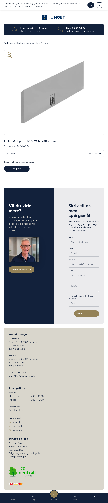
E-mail (72, 248)
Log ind (17, 168)
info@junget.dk (17, 349)
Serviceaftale (15, 443)
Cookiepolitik (16, 450)
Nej (99, 5)
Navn (71, 237)
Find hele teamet (20, 269)
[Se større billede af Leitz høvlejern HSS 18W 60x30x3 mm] (54, 92)
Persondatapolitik (18, 446)
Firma (71, 270)
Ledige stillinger (17, 456)
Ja (91, 5)
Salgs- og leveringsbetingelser (25, 453)
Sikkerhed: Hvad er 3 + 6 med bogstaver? (81, 297)
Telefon (72, 259)
